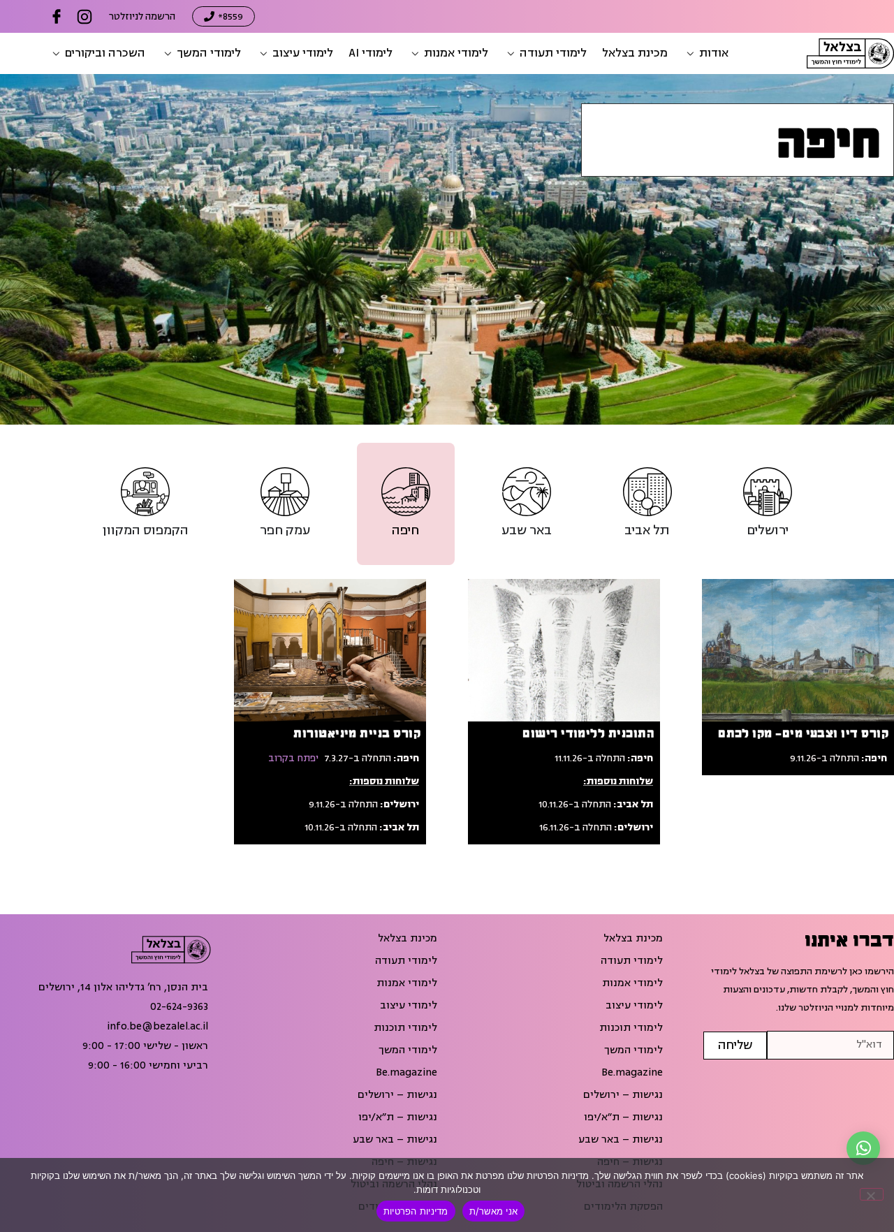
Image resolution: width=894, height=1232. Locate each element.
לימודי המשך (633, 1050)
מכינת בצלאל (633, 939)
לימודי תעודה (632, 961)
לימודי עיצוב (634, 1006)
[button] (705, 53)
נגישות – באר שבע (620, 1140)
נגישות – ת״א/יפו (623, 1117)
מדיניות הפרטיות (415, 1211)
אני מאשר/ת (493, 1211)
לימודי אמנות (632, 983)
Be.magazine (632, 1073)
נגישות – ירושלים (623, 1095)
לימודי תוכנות (631, 1028)
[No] (872, 1194)
